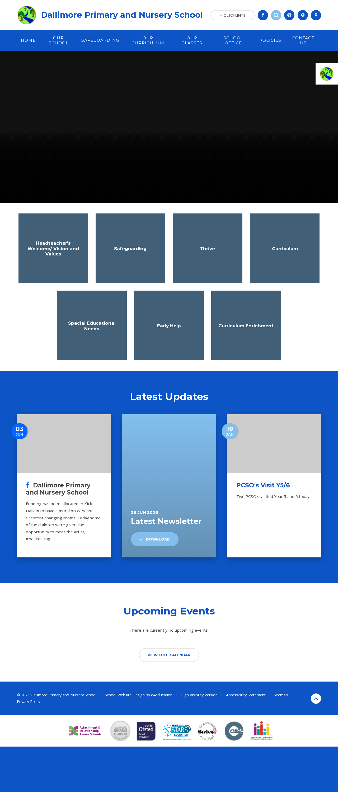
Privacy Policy (28, 701)
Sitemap (281, 694)
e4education (161, 694)
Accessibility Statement (246, 694)
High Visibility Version (199, 694)
